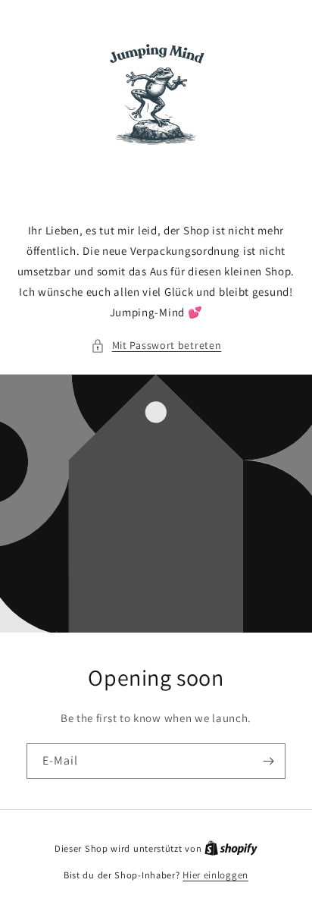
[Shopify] (230, 848)
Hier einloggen (215, 874)
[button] (156, 345)
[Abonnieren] (268, 761)
